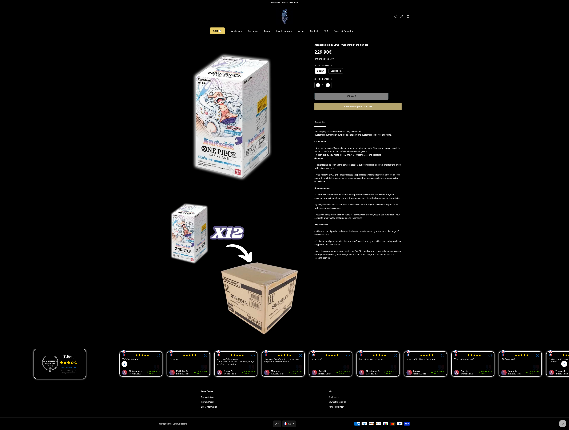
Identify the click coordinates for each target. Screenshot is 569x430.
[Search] (396, 16)
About (301, 31)
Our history (334, 397)
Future (267, 31)
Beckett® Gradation (343, 31)
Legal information (209, 407)
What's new (236, 31)
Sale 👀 (217, 30)
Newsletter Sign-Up (337, 402)
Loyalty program (284, 31)
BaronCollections (180, 424)
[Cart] (407, 16)
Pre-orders (253, 31)
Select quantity (323, 65)
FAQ (326, 31)
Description (320, 122)
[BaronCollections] (284, 16)
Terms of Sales (207, 397)
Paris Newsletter (336, 407)
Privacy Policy (207, 402)
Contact (314, 31)
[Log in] (402, 16)
